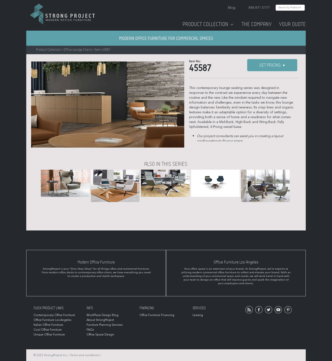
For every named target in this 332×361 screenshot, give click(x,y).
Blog (231, 8)
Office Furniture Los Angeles (52, 320)
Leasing (197, 315)
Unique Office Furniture (49, 334)
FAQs (90, 329)
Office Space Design (100, 334)
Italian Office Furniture (48, 324)
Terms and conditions (84, 355)
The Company (257, 24)
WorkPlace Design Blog (102, 315)
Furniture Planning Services (104, 324)
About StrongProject (100, 320)
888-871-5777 (259, 8)
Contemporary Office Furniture (54, 315)
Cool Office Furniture (48, 329)
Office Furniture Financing (157, 315)
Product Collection (205, 24)
